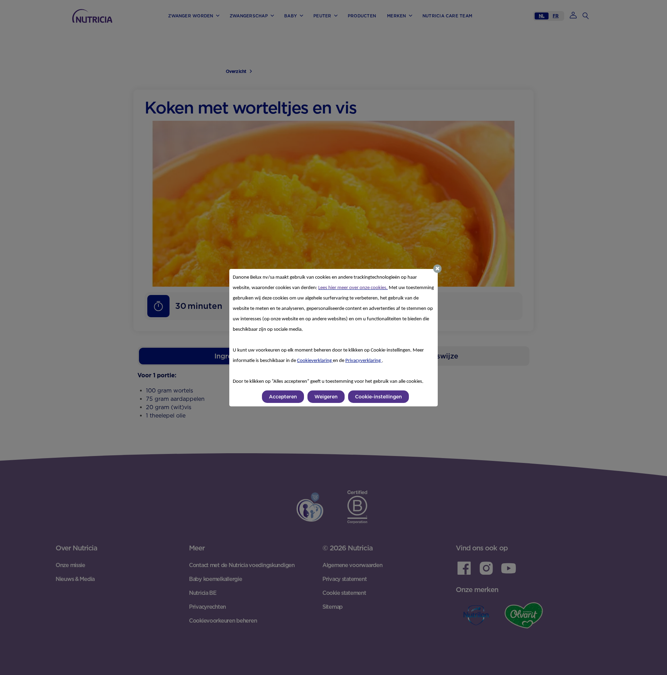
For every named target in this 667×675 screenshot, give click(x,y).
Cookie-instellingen (378, 396)
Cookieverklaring (315, 360)
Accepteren (283, 396)
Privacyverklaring (363, 360)
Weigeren (326, 396)
